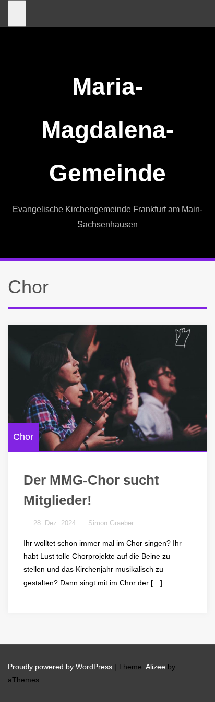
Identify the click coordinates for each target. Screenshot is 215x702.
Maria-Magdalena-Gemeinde (107, 130)
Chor (23, 437)
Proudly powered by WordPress (60, 666)
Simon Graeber (111, 523)
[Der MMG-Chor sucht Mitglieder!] (107, 388)
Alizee (155, 666)
